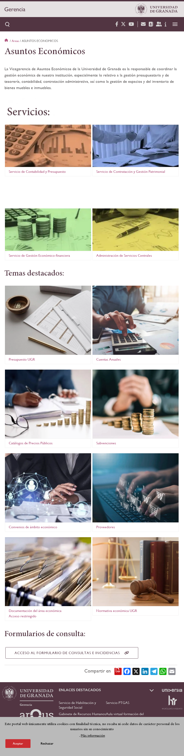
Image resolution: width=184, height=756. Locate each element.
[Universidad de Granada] (156, 9)
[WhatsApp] (162, 671)
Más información (93, 735)
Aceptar (18, 743)
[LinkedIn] (145, 671)
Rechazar (47, 743)
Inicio (6, 41)
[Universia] (172, 690)
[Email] (171, 671)
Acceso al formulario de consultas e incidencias (67, 653)
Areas (15, 41)
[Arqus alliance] (36, 716)
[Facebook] (127, 671)
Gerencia (14, 9)
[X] (136, 671)
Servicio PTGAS (117, 703)
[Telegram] (154, 671)
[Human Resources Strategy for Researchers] (172, 702)
